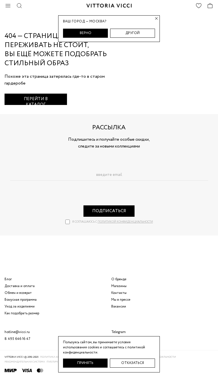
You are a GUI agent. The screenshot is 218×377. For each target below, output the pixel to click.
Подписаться (109, 211)
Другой (132, 33)
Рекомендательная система (25, 362)
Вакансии (118, 306)
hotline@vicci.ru (17, 332)
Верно (85, 33)
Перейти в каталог (36, 100)
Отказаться (132, 363)
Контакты (119, 292)
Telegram (118, 332)
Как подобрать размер (22, 313)
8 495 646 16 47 (17, 338)
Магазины (119, 286)
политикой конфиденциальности (125, 222)
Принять (85, 363)
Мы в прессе (120, 299)
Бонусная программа (21, 299)
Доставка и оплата (20, 286)
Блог (8, 279)
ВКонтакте (119, 338)
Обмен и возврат (18, 292)
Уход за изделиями (20, 306)
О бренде (118, 279)
